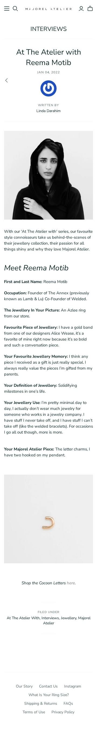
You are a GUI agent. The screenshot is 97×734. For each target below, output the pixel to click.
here (71, 583)
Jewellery (68, 618)
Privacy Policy (62, 712)
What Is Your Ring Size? (49, 694)
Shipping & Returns (40, 703)
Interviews (48, 29)
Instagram (72, 686)
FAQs (68, 703)
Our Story (24, 686)
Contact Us (48, 686)
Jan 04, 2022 (48, 72)
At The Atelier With (23, 618)
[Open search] (15, 8)
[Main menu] (6, 8)
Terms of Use (34, 712)
